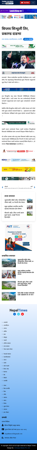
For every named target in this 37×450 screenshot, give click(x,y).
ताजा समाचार (5, 39)
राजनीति (20, 39)
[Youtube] (22, 314)
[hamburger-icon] (33, 2)
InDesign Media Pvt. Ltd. (22, 448)
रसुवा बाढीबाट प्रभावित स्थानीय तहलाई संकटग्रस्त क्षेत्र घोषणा (13, 207)
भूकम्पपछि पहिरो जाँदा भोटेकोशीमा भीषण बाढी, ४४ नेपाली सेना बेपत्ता (15, 201)
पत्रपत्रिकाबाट (13, 39)
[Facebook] (14, 314)
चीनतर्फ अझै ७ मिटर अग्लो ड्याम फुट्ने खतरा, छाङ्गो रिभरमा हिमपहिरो (14, 215)
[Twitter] (18, 314)
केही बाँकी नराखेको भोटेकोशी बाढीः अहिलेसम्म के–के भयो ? (26, 294)
